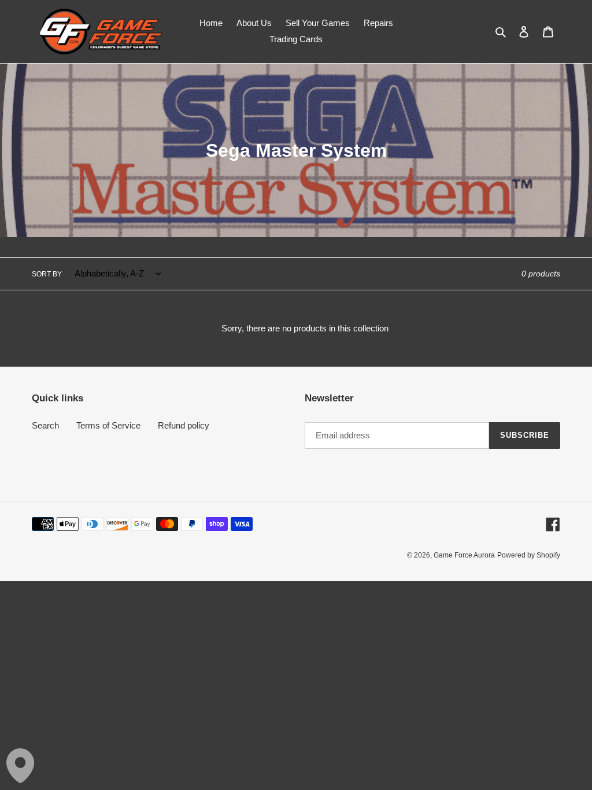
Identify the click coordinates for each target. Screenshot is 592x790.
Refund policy (183, 425)
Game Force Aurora (464, 555)
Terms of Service (108, 425)
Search (45, 425)
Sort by (47, 274)
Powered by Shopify (528, 555)
